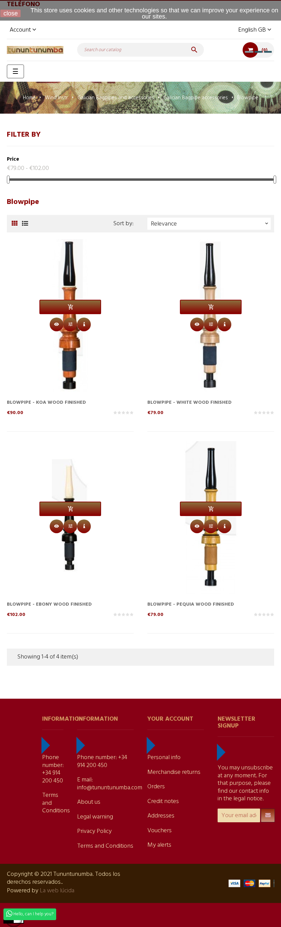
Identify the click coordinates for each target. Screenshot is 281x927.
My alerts (159, 845)
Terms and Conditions (105, 846)
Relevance (210, 224)
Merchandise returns (173, 772)
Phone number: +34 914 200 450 (53, 769)
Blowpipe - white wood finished (189, 403)
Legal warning (95, 817)
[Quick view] (56, 324)
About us (88, 802)
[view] (84, 324)
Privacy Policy (94, 831)
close (10, 13)
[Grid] (14, 224)
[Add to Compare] (70, 324)
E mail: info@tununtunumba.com (109, 784)
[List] (25, 224)
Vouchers (159, 831)
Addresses (160, 816)
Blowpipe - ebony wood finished (49, 604)
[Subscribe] (268, 815)
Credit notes (163, 801)
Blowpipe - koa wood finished (46, 403)
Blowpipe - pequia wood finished (190, 604)
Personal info (164, 758)
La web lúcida (57, 891)
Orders (156, 787)
